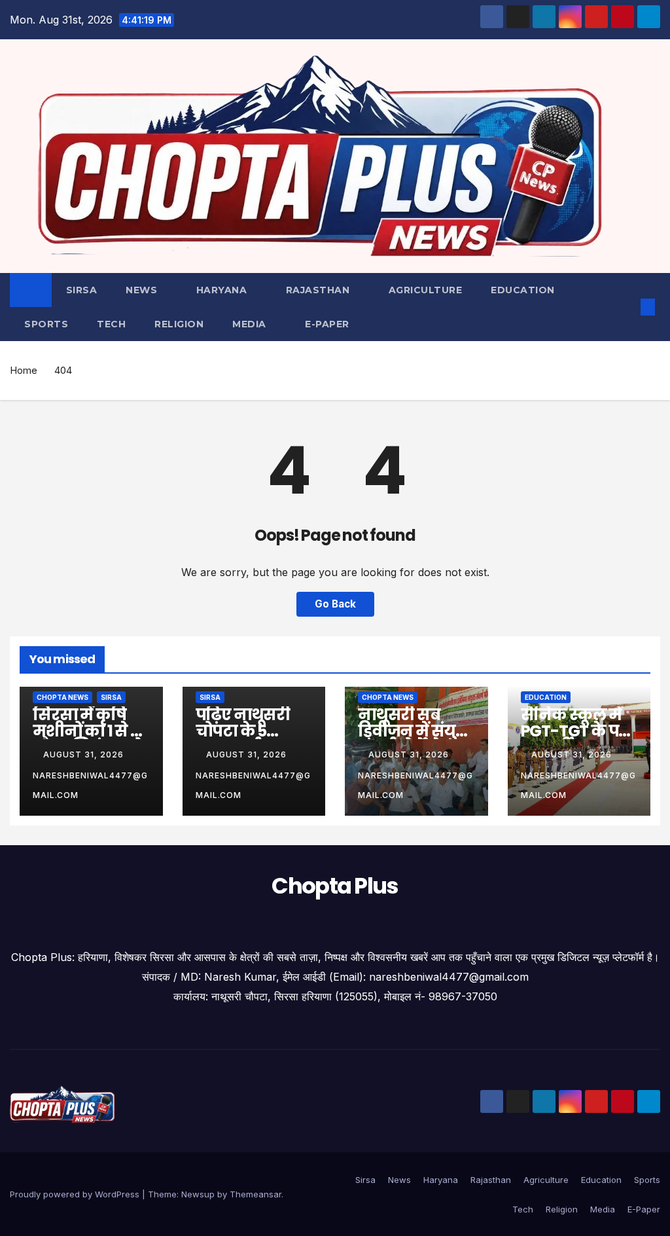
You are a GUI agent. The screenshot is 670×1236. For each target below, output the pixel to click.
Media (250, 324)
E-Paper (327, 324)
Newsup (198, 1194)
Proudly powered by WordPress (76, 1194)
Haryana (223, 290)
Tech (111, 324)
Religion (178, 324)
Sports (46, 324)
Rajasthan (319, 290)
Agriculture (426, 290)
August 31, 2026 (84, 754)
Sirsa (81, 290)
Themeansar (255, 1194)
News (143, 290)
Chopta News (62, 697)
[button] (627, 307)
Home (23, 370)
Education (523, 290)
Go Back (335, 604)
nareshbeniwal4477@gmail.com (90, 785)
